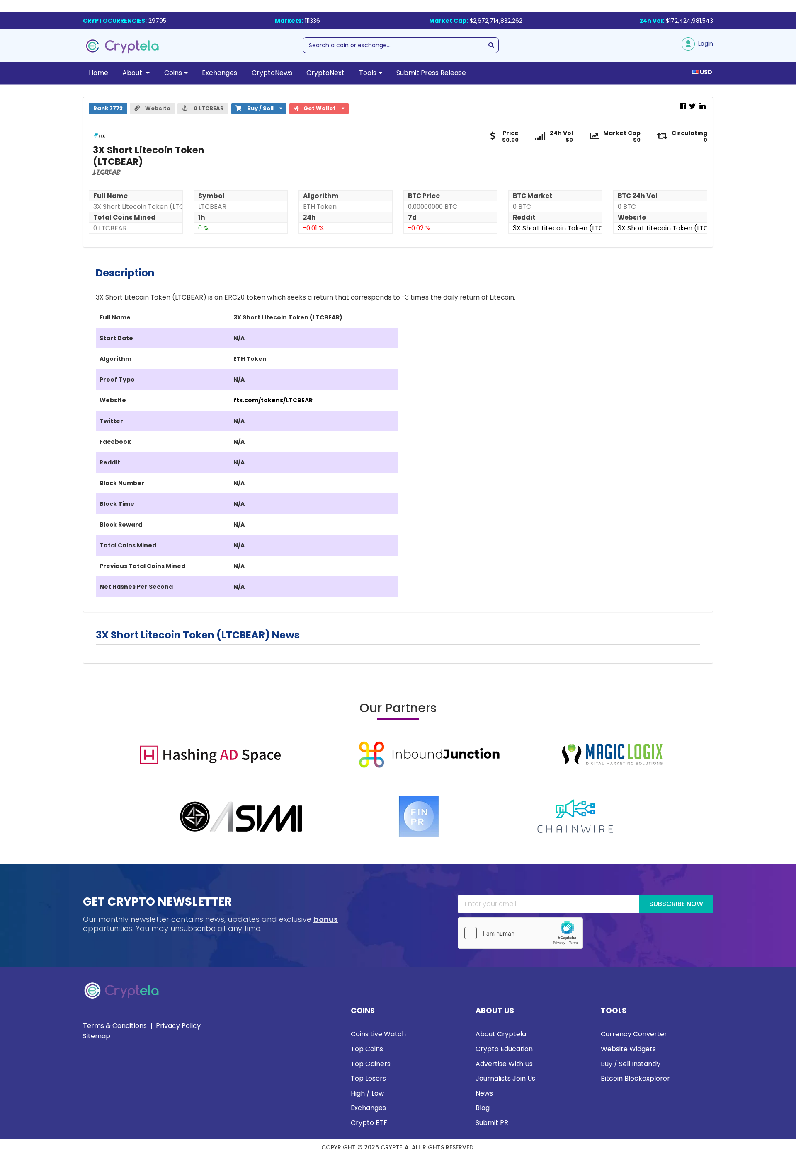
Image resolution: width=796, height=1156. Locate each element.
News (484, 1093)
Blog (483, 1107)
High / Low (367, 1093)
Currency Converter (634, 1034)
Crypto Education (504, 1049)
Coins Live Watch (378, 1034)
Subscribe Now (676, 904)
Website (157, 108)
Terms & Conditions (115, 1025)
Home (98, 72)
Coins (173, 72)
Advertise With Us (504, 1064)
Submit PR (492, 1122)
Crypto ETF (369, 1122)
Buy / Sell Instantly (630, 1064)
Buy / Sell (256, 108)
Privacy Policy (178, 1025)
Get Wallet (322, 108)
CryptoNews (272, 72)
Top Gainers (371, 1064)
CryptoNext (325, 72)
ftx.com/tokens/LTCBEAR (273, 400)
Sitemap (96, 1036)
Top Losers (368, 1078)
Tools (367, 72)
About (133, 72)
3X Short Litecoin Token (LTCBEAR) (568, 228)
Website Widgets (628, 1049)
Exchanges (219, 72)
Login (704, 43)
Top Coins (367, 1049)
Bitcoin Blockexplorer (635, 1078)
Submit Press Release (431, 72)
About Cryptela (501, 1034)
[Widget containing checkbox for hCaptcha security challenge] (520, 933)
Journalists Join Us (505, 1078)
